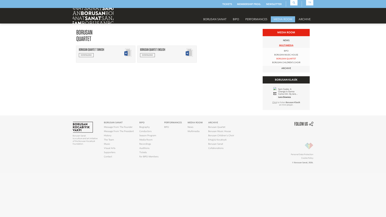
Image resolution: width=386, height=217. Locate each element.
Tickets (143, 152)
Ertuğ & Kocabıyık (217, 139)
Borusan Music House (286, 55)
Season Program (147, 135)
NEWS (286, 40)
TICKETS (227, 4)
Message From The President (119, 131)
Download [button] (86, 55)
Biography (144, 127)
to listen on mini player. (286, 103)
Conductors (145, 131)
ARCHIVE (286, 68)
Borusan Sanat (215, 144)
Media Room (146, 139)
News (190, 127)
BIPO (236, 19)
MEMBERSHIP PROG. (249, 4)
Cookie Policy (307, 158)
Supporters (109, 152)
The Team (109, 139)
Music (107, 144)
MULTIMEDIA (286, 45)
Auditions (144, 148)
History (107, 135)
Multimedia (193, 131)
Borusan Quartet (286, 59)
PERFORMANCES (256, 19)
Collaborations (215, 148)
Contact (108, 156)
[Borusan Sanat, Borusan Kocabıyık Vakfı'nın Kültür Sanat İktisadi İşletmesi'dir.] (83, 127)
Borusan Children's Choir (221, 135)
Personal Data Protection (302, 154)
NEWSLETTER (274, 4)
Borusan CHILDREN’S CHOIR (286, 62)
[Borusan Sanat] (93, 15)
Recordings (145, 144)
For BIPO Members (148, 156)
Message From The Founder (118, 127)
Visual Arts (109, 148)
